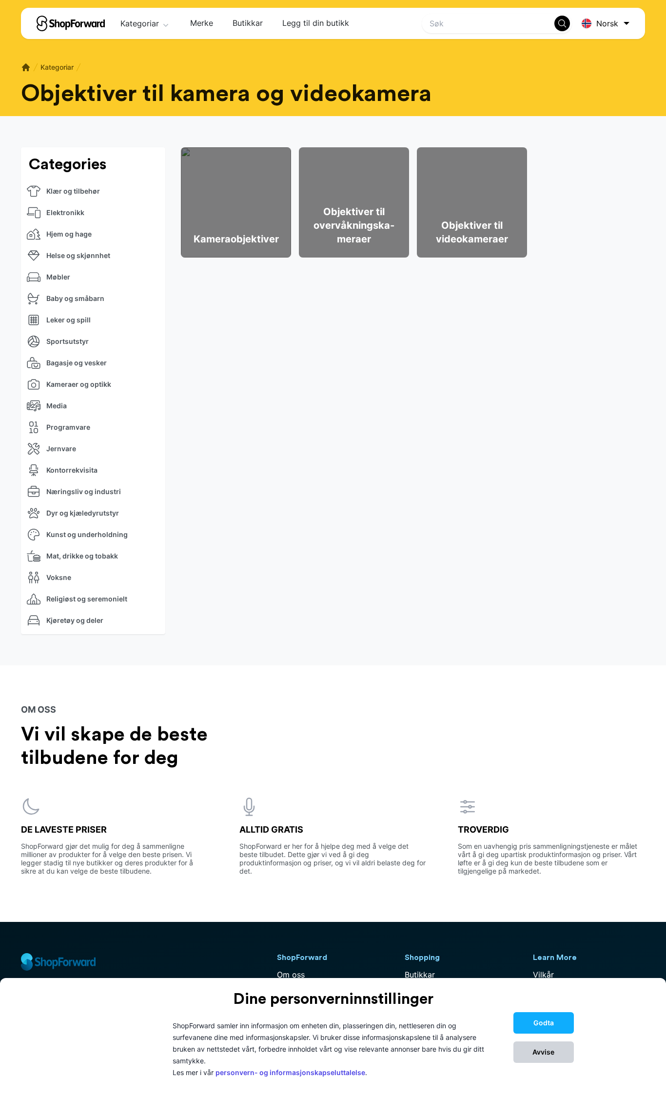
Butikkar (248, 23)
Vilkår (543, 974)
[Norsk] (607, 24)
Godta (543, 1022)
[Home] (26, 67)
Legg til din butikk (315, 23)
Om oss (291, 974)
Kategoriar (139, 23)
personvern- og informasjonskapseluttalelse (290, 1072)
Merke (201, 23)
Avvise (543, 1052)
